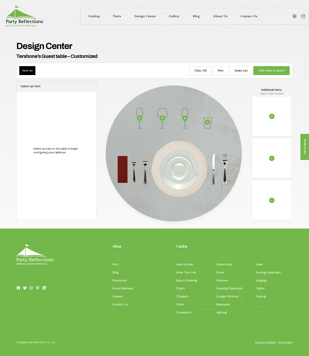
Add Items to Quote (272, 70)
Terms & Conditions (265, 342)
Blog (196, 16)
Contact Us (249, 16)
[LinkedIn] (44, 287)
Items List (241, 70)
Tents (117, 16)
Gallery (174, 16)
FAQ (115, 264)
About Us (220, 16)
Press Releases (122, 288)
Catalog (94, 16)
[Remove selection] (139, 118)
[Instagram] (31, 287)
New (221, 70)
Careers (117, 296)
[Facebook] (18, 287)
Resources (119, 280)
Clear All (200, 70)
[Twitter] (25, 287)
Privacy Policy (285, 342)
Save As (27, 70)
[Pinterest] (38, 287)
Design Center (145, 16)
